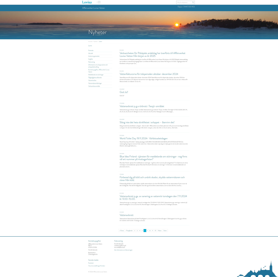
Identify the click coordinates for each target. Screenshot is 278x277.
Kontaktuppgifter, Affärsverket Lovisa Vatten (98, 71)
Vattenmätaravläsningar (95, 83)
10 (155, 231)
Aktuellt (90, 53)
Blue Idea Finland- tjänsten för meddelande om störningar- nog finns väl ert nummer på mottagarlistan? (153, 158)
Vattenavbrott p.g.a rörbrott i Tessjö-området (142, 106)
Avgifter (90, 59)
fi (97, 2)
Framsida (90, 41)
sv (99, 2)
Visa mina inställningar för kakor (96, 266)
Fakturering (91, 62)
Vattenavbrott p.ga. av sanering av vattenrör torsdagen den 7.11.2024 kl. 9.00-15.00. (153, 197)
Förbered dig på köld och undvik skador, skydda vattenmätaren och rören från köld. (152, 178)
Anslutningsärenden (93, 56)
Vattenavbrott (126, 215)
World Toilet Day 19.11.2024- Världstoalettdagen (144, 138)
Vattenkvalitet (92, 80)
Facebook (90, 263)
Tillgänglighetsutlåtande (95, 78)
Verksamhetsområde (94, 86)
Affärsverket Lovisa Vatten (93, 8)
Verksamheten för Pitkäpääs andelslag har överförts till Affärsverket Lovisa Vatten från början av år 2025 (152, 54)
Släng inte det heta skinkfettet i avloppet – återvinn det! (147, 122)
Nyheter (95, 41)
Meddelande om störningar (95, 75)
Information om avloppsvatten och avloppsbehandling (98, 66)
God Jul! (124, 92)
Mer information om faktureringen (123, 250)
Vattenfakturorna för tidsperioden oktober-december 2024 (149, 74)
